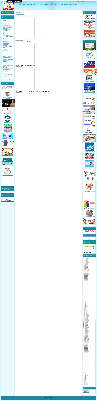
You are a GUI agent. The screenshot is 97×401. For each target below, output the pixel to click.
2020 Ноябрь (86, 317)
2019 (20, 14)
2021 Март (86, 321)
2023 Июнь (86, 347)
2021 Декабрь (86, 329)
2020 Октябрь (86, 316)
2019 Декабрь (86, 307)
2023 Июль (86, 348)
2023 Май (85, 346)
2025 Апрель (86, 368)
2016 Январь (86, 261)
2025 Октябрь (86, 374)
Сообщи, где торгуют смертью (89, 151)
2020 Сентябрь (86, 315)
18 (86, 251)
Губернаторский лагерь (7, 113)
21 (90, 251)
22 (92, 251)
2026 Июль (86, 383)
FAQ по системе (86, 392)
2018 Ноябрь (86, 294)
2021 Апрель (86, 322)
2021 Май (85, 323)
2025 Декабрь (86, 376)
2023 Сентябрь (86, 350)
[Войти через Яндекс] (91, 231)
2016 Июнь (86, 266)
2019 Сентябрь (86, 304)
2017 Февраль (86, 274)
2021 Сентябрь (86, 326)
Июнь (22, 14)
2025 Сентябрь (86, 373)
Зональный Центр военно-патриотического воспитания (89, 143)
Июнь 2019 (87, 245)
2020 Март (86, 310)
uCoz (48, 398)
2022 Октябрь (86, 339)
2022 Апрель (86, 333)
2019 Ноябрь (86, 306)
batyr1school (22, 16)
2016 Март (86, 263)
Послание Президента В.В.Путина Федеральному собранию (89, 81)
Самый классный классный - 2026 (89, 58)
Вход (87, 1)
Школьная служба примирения (7, 138)
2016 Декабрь (86, 272)
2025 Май (85, 369)
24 (84, 252)
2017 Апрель (86, 276)
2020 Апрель (86, 311)
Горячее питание (89, 75)
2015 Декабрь (86, 260)
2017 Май (85, 277)
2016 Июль (86, 267)
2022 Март (86, 332)
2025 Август (86, 372)
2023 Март (86, 344)
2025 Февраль (86, 366)
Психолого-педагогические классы (89, 224)
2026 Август (86, 384)
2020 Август (86, 314)
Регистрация (83, 1)
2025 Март (86, 367)
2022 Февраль (86, 331)
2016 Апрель (86, 264)
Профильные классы (7, 122)
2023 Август (86, 349)
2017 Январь (86, 273)
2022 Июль (86, 336)
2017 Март (86, 275)
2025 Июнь (86, 370)
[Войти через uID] (86, 231)
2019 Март (86, 298)
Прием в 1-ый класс (89, 50)
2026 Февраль (86, 378)
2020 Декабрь (86, 318)
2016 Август (86, 268)
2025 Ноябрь (86, 375)
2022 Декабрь (86, 341)
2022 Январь (86, 330)
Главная (78, 1)
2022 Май (85, 334)
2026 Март (86, 379)
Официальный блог (86, 390)
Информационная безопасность (89, 216)
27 (89, 252)
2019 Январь (86, 296)
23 (93, 251)
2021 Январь (86, 319)
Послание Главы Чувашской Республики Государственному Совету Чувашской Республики (89, 91)
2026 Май (85, 381)
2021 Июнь (86, 324)
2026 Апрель (86, 380)
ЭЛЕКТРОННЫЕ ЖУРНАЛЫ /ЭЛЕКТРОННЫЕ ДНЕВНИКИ (89, 167)
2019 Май (85, 300)
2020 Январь (86, 308)
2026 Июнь (86, 382)
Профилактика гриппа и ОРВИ (8, 175)
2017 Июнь (86, 278)
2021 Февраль (86, 320)
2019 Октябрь (86, 305)
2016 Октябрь (86, 270)
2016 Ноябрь (86, 271)
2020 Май (85, 312)
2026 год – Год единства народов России (89, 28)
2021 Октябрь (86, 327)
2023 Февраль (86, 343)
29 (92, 252)
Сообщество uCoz (86, 391)
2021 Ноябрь (86, 328)
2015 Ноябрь (86, 259)
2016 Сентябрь (86, 269)
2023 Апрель (86, 345)
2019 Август (86, 303)
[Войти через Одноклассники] (93, 231)
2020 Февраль (86, 309)
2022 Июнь (86, 335)
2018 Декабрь (86, 295)
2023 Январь (86, 342)
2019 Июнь (86, 301)
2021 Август (86, 325)
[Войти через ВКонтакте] (88, 231)
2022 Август (86, 337)
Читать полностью (19, 40)
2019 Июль (86, 302)
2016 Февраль (86, 262)
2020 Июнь (86, 313)
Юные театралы (7, 156)
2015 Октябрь (86, 258)
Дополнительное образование (89, 208)
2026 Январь (86, 377)
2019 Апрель (86, 299)
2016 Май (85, 265)
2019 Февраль (86, 297)
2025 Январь (86, 365)
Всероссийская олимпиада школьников (7, 98)
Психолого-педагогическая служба (89, 191)
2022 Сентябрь (86, 338)
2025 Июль (86, 371)
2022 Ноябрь (86, 340)
